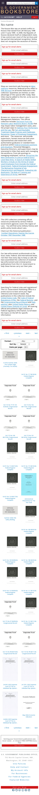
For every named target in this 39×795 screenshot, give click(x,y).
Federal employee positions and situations (19, 146)
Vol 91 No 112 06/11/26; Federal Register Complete (28, 623)
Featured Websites (19, 780)
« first (6, 333)
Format (8, 341)
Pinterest (26, 790)
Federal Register (26, 300)
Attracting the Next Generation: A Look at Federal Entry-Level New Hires (19, 157)
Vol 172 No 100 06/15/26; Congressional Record (10, 437)
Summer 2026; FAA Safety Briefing (10, 519)
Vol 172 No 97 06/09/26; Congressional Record (10, 622)
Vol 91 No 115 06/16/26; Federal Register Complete (28, 467)
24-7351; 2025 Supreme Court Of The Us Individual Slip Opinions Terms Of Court (28, 686)
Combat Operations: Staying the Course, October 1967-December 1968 (17, 234)
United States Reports (21, 304)
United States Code (9, 298)
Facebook (13, 790)
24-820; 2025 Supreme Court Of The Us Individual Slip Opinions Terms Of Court (10, 721)
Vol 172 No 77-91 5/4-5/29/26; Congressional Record (10, 406)
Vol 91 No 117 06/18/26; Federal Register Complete (28, 376)
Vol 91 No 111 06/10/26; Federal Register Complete (28, 592)
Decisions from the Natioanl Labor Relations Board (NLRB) (17, 122)
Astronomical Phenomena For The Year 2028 (28, 500)
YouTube (23, 790)
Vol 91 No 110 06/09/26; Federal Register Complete (10, 592)
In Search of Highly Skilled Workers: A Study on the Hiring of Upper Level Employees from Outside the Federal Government (18, 163)
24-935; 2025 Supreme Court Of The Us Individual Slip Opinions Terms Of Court (10, 686)
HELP (19, 17)
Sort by (13, 344)
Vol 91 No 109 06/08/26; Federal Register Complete (10, 562)
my (8, 17)
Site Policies (19, 764)
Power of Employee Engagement (23, 134)
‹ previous (17, 333)
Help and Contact (19, 767)
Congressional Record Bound (16, 302)
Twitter (16, 790)
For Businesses (19, 773)
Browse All (10, 21)
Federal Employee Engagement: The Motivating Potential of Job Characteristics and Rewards (19, 168)
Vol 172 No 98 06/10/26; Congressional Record (10, 652)
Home (3, 21)
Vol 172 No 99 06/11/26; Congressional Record (28, 652)
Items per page (16, 347)
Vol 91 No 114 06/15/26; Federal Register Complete (10, 467)
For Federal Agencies (20, 776)
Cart (35, 17)
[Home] (19, 13)
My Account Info (19, 770)
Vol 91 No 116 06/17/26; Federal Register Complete (10, 498)
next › (28, 333)
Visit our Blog (19, 787)
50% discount (6, 90)
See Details (19, 745)
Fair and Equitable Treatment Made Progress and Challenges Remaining (18, 132)
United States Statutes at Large (14, 306)
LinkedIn (29, 790)
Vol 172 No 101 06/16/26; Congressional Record (28, 437)
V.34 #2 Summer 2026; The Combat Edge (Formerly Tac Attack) (10, 364)
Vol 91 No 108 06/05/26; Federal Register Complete (28, 562)
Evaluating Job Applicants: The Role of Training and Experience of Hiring (19, 172)
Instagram (19, 790)
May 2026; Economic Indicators (28, 716)
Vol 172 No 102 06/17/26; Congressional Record (28, 406)
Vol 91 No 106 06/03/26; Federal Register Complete (28, 531)
